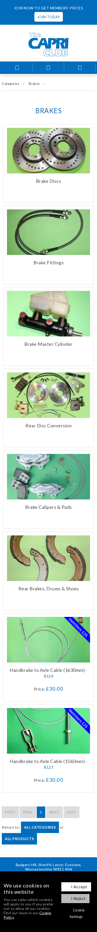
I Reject (78, 898)
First (10, 812)
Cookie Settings (77, 913)
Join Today (48, 17)
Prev (28, 812)
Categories (10, 84)
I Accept (79, 886)
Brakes (34, 84)
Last (71, 812)
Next (54, 812)
